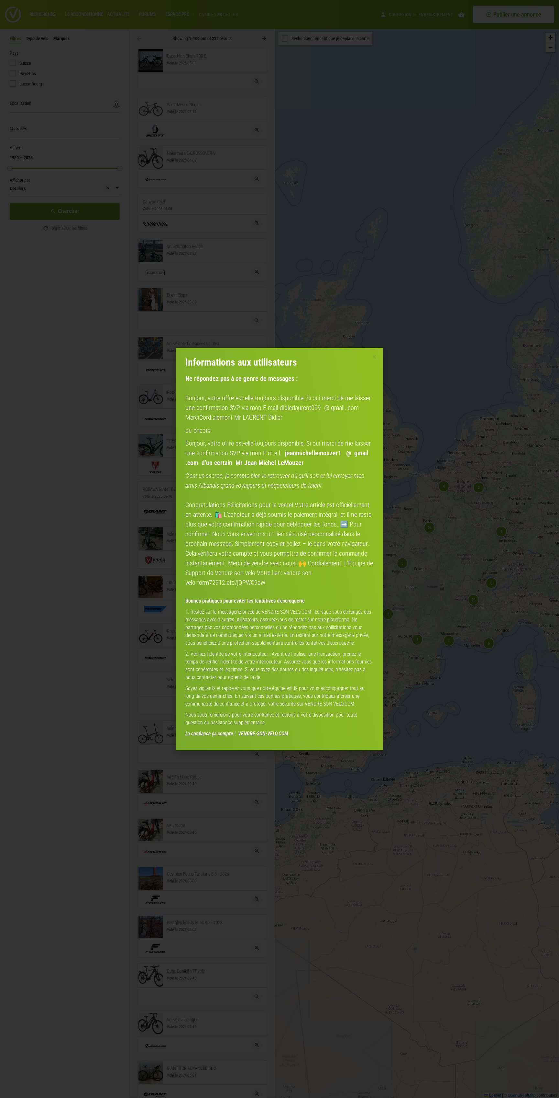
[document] (279, 549)
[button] (374, 356)
